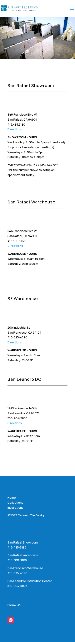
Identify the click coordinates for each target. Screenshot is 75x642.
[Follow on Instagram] (11, 620)
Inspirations (16, 508)
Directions (15, 129)
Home (12, 497)
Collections (15, 503)
